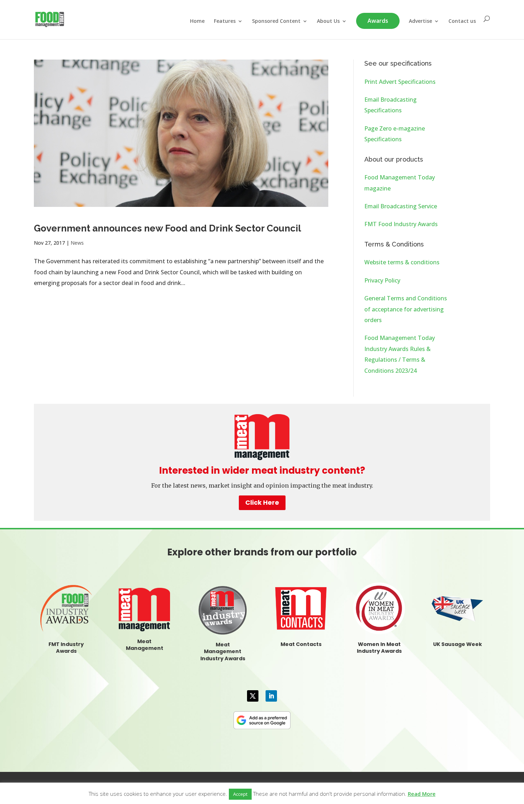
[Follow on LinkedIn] (271, 696)
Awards (378, 21)
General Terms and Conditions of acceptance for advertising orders (405, 309)
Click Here (262, 502)
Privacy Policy (382, 280)
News (77, 242)
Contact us (462, 21)
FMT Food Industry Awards (401, 224)
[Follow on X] (252, 696)
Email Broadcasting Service (400, 206)
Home (197, 21)
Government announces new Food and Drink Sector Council (167, 228)
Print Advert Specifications (400, 82)
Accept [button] (240, 794)
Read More (422, 793)
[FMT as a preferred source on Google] (262, 719)
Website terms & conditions (402, 262)
